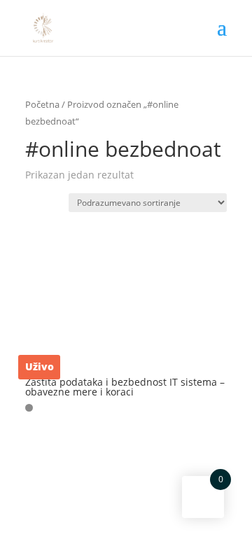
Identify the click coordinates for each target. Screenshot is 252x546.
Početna (42, 104)
